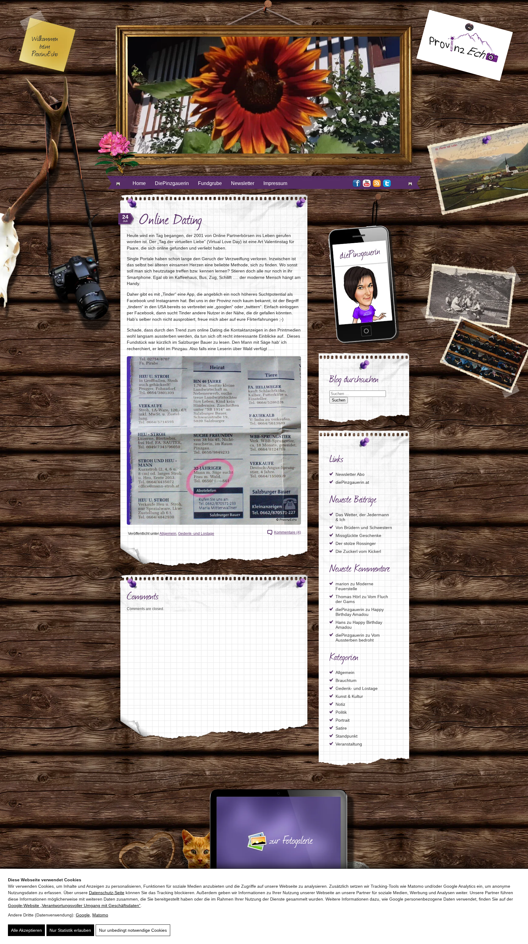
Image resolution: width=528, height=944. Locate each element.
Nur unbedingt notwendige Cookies (133, 930)
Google (83, 915)
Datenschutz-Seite (106, 892)
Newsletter (242, 183)
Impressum (275, 183)
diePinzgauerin (350, 609)
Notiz (340, 704)
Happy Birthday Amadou (360, 612)
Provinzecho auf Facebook (357, 183)
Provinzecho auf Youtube (367, 183)
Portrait (343, 720)
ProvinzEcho (464, 45)
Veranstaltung (349, 744)
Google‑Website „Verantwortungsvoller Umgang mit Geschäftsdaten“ (74, 905)
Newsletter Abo (350, 474)
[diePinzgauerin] (364, 343)
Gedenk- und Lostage (196, 533)
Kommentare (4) (287, 532)
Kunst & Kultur (349, 696)
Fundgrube (210, 183)
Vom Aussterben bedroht (358, 637)
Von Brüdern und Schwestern (364, 527)
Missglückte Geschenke (358, 535)
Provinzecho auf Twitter (387, 183)
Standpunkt (347, 736)
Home (139, 183)
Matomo (100, 915)
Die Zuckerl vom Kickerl (358, 551)
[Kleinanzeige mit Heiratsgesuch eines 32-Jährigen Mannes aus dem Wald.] (214, 440)
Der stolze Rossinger (356, 543)
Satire (341, 728)
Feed (377, 183)
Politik (341, 712)
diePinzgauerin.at (352, 482)
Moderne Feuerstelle (354, 586)
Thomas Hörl (348, 596)
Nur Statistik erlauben (70, 930)
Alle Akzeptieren (26, 930)
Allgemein (168, 533)
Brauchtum (346, 680)
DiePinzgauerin (172, 183)
